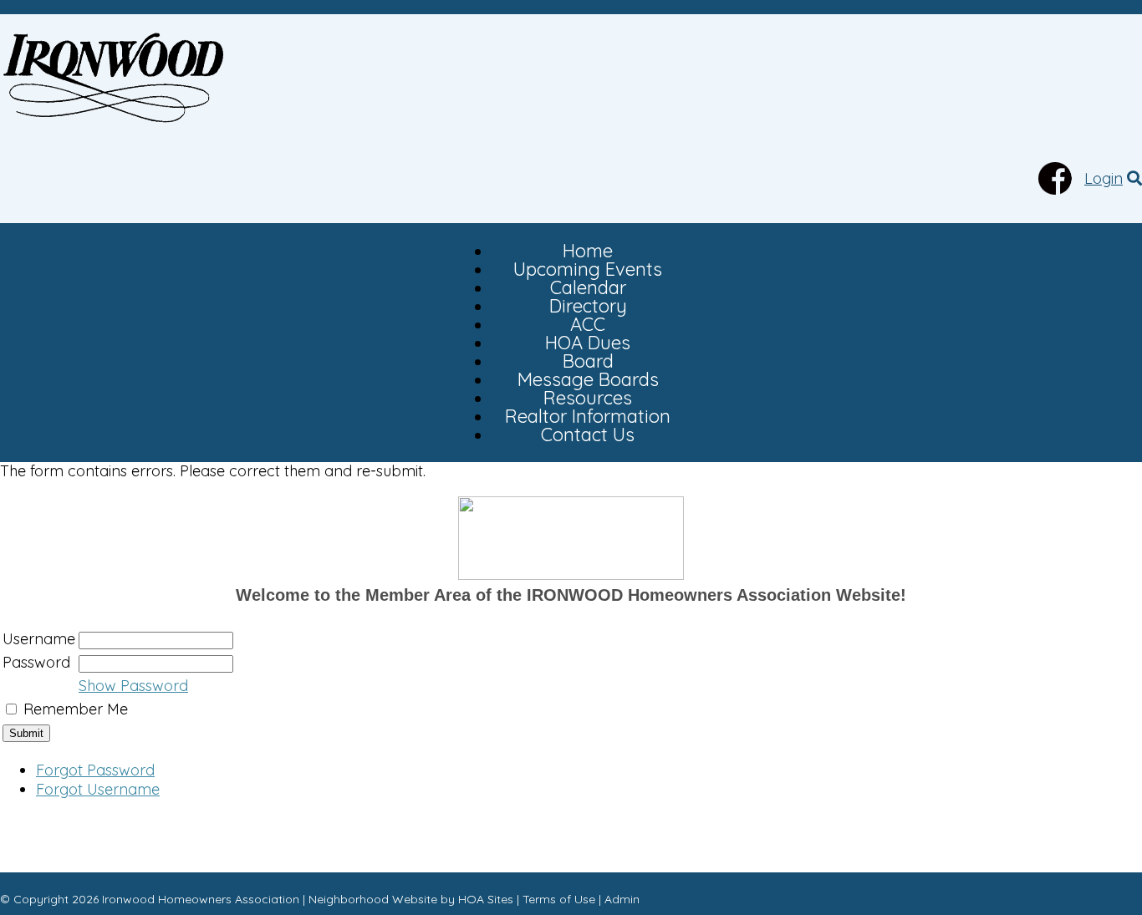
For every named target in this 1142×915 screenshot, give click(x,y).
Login (1103, 178)
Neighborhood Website (372, 899)
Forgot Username (98, 789)
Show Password (133, 685)
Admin (622, 899)
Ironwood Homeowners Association (200, 899)
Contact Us (588, 434)
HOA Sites (485, 899)
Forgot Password (95, 770)
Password (36, 662)
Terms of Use (559, 899)
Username (39, 638)
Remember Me (75, 709)
